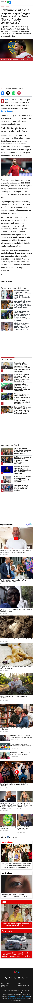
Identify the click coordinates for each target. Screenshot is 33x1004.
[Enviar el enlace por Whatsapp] (13, 93)
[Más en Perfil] (11, 837)
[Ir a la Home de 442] (8, 3)
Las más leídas (7, 359)
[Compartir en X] (8, 93)
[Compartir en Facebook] (2, 93)
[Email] (19, 93)
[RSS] (23, 978)
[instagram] (6, 978)
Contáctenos (4, 985)
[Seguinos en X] (14, 978)
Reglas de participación (23, 985)
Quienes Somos (5, 983)
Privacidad (4, 987)
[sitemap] (27, 978)
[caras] (16, 902)
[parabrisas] (16, 931)
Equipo (19, 983)
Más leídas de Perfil (10, 445)
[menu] (2, 2)
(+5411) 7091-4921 (11, 998)
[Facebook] (10, 978)
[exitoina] (16, 842)
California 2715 (12, 996)
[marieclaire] (16, 873)
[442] (16, 972)
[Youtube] (19, 978)
